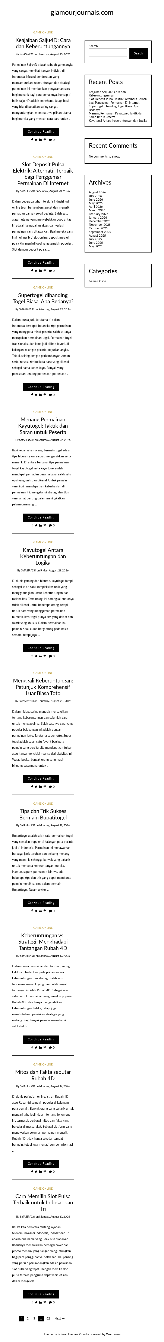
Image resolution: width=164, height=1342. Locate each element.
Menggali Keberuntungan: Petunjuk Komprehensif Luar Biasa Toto (43, 687)
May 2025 (95, 246)
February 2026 (98, 214)
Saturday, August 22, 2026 (54, 309)
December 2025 (99, 221)
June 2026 (96, 199)
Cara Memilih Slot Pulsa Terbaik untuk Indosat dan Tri (43, 1203)
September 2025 (100, 232)
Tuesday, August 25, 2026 (54, 54)
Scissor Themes (68, 1334)
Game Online (43, 32)
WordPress (113, 1334)
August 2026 (97, 192)
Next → (59, 1318)
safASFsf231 (27, 54)
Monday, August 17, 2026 (54, 825)
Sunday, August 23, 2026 (54, 191)
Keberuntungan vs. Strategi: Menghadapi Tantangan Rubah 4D (43, 942)
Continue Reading (41, 131)
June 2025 (96, 242)
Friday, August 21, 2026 (54, 570)
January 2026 (98, 217)
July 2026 (95, 196)
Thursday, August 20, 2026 (54, 701)
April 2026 (96, 206)
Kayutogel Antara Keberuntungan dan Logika (43, 557)
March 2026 (97, 210)
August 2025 (97, 235)
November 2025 (100, 224)
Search (93, 46)
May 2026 (95, 203)
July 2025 (95, 239)
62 (48, 1318)
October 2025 (98, 228)
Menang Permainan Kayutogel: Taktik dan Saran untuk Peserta (43, 426)
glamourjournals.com (82, 12)
